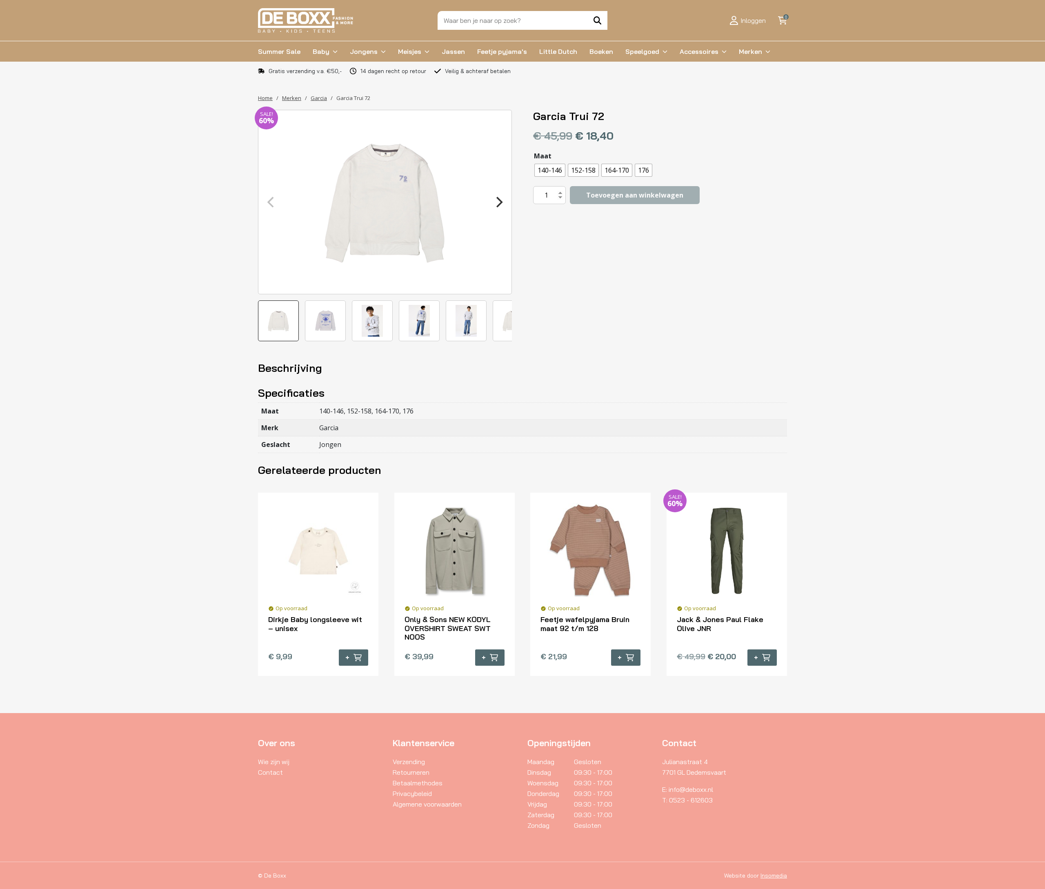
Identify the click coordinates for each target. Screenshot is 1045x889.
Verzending (409, 762)
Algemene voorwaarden (427, 804)
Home (265, 98)
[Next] (498, 202)
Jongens (364, 51)
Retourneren (411, 772)
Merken (750, 51)
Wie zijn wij (273, 762)
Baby (321, 51)
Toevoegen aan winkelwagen (634, 195)
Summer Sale (279, 51)
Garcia (319, 98)
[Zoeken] (597, 20)
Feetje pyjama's (502, 51)
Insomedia (773, 875)
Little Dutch (558, 51)
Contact (270, 772)
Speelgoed (642, 51)
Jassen (453, 51)
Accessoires (699, 51)
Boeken (601, 51)
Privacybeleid (412, 793)
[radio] (550, 170)
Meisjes (409, 51)
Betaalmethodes (417, 783)
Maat (542, 155)
